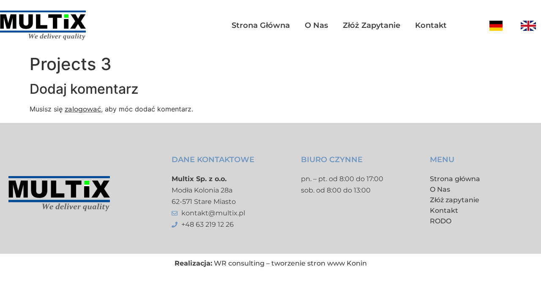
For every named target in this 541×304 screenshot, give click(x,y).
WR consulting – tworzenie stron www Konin (290, 263)
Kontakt (431, 25)
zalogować (83, 109)
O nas (316, 25)
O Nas (440, 189)
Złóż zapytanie (371, 25)
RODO (440, 221)
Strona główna (261, 25)
